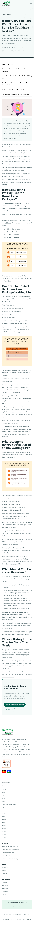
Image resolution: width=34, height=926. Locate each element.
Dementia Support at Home (10, 846)
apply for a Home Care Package (19, 514)
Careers (4, 801)
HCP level (8, 223)
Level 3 (4, 822)
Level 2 (4, 819)
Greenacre (5, 891)
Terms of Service (17, 914)
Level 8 (4, 838)
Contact (4, 807)
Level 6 (4, 831)
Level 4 (4, 825)
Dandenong (5, 885)
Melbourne (5, 867)
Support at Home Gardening (10, 859)
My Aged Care (6, 281)
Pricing (4, 789)
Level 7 (4, 835)
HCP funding (6, 301)
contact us (12, 674)
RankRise (29, 919)
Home (3, 786)
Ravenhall (4, 882)
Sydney (4, 870)
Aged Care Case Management (10, 849)
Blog (3, 795)
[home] (6, 3)
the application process (16, 455)
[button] (30, 3)
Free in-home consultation (15, 705)
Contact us (9, 710)
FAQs (3, 798)
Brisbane (4, 873)
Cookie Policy (7, 914)
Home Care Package (24, 144)
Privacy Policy (26, 914)
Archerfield (5, 895)
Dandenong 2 (5, 888)
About (3, 792)
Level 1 (3, 816)
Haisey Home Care (8, 650)
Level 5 (4, 828)
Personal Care (6, 856)
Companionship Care (8, 852)
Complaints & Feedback (9, 804)
